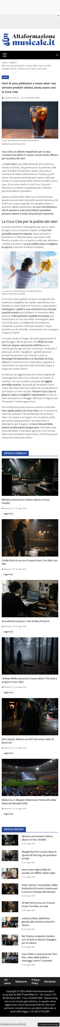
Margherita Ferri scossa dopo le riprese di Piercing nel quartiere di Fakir (39, 855)
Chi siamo (7, 981)
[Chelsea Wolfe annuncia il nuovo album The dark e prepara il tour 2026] (30, 656)
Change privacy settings (48, 1024)
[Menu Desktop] (5, 55)
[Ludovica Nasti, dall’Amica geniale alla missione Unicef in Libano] (10, 922)
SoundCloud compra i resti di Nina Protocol (26, 621)
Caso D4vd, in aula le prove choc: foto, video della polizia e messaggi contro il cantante (40, 957)
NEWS (5, 77)
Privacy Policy (35, 981)
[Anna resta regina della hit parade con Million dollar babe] (10, 873)
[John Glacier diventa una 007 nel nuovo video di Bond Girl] (30, 716)
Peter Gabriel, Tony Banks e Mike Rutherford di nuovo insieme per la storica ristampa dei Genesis (40, 888)
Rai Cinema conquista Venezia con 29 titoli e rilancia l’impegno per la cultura (39, 939)
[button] (57, 55)
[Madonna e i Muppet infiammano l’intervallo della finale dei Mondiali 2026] (30, 777)
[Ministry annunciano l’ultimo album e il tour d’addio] (30, 477)
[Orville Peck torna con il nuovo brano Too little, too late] (30, 538)
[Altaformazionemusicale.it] (30, 39)
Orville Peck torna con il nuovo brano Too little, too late (38, 904)
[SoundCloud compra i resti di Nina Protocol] (30, 598)
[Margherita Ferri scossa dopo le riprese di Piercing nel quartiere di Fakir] (10, 855)
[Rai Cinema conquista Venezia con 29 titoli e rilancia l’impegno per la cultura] (10, 940)
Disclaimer (50, 981)
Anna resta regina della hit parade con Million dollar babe (38, 871)
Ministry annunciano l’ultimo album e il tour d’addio (37, 838)
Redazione (21, 981)
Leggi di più (8, 513)
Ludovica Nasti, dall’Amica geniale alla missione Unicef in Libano (38, 922)
